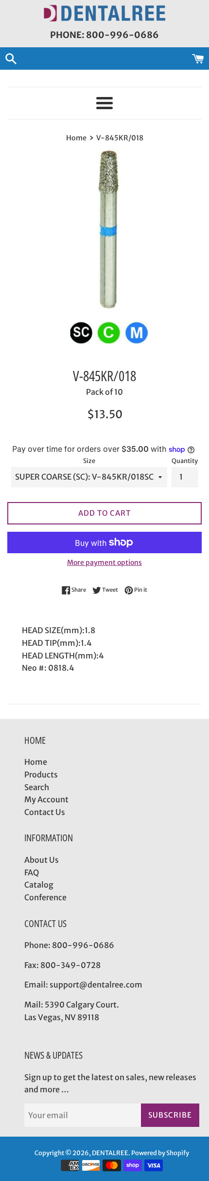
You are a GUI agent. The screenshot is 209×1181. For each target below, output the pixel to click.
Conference (45, 897)
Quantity (185, 461)
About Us (41, 860)
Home (35, 762)
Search (36, 787)
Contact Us (44, 812)
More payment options (104, 562)
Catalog (38, 885)
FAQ (31, 872)
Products (41, 774)
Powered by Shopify (160, 1153)
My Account (46, 799)
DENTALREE (110, 1153)
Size (89, 461)
